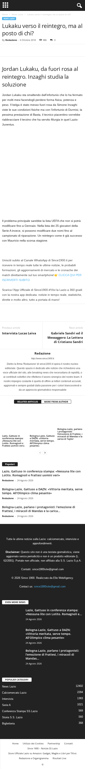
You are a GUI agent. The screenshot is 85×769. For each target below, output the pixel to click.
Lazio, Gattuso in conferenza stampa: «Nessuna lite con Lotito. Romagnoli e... (54, 605)
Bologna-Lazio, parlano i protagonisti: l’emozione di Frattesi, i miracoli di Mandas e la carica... (38, 502)
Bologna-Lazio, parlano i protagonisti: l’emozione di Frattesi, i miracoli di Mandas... (52, 648)
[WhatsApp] (35, 50)
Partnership (54, 736)
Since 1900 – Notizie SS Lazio (42, 741)
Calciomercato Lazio (14, 685)
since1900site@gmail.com (48, 562)
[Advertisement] (42, 174)
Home (5, 14)
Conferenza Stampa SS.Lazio (20, 704)
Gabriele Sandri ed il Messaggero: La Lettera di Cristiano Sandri (65, 337)
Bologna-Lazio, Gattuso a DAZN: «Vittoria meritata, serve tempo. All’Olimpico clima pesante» (42, 432)
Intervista (7, 691)
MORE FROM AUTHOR (56, 401)
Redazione (11, 39)
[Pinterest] (25, 50)
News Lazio (17, 14)
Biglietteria (8, 716)
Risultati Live (59, 751)
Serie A (6, 698)
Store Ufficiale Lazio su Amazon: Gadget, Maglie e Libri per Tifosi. (42, 746)
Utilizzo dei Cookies (33, 736)
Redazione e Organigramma (33, 751)
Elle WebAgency (63, 571)
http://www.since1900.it (42, 358)
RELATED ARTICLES (27, 401)
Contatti (68, 736)
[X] (16, 50)
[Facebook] (6, 50)
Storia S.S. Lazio (12, 710)
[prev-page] (40, 446)
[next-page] (45, 446)
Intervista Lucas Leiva (19, 333)
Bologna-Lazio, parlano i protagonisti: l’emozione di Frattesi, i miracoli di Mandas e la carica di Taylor (69, 433)
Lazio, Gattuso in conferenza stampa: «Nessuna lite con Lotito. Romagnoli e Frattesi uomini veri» (13, 433)
